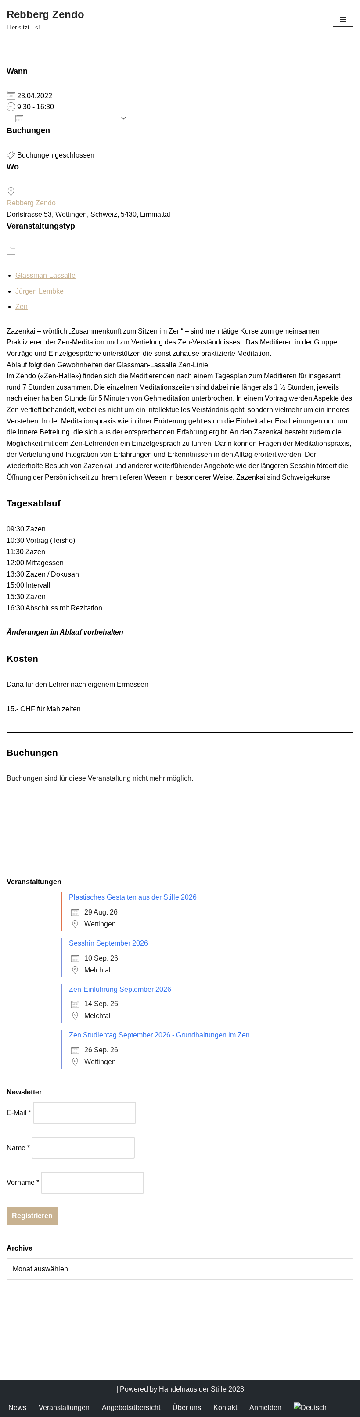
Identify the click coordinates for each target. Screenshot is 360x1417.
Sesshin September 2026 (108, 943)
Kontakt (225, 1407)
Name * (18, 1148)
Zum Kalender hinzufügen (72, 118)
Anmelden (265, 1407)
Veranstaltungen (64, 1407)
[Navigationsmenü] (343, 19)
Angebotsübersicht (131, 1407)
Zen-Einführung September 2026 (120, 989)
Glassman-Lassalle (45, 275)
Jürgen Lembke (39, 291)
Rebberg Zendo (31, 203)
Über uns (187, 1407)
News (17, 1407)
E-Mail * (19, 1112)
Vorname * (23, 1182)
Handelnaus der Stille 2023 (201, 1389)
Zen (21, 306)
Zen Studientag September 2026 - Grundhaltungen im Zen (159, 1035)
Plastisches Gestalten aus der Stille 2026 (133, 897)
